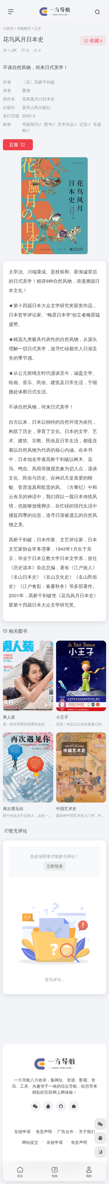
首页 (9, 28)
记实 (83, 124)
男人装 (9, 717)
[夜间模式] (100, 1152)
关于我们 (87, 1131)
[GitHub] (61, 1106)
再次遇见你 (13, 808)
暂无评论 (18, 830)
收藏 (96, 40)
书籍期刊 (24, 28)
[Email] (74, 1106)
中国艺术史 (66, 808)
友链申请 (22, 1131)
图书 (48, 124)
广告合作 (65, 1131)
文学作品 (66, 124)
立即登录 (55, 866)
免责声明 (44, 1131)
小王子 (62, 717)
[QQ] (48, 1106)
